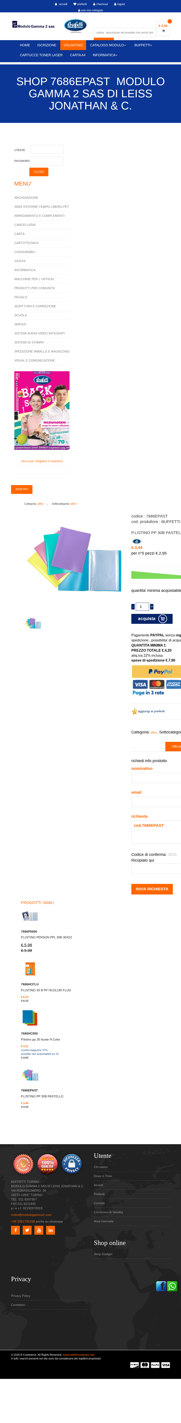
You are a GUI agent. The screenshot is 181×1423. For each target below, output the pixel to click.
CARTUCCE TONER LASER (41, 55)
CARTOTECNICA (26, 243)
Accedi (98, 1185)
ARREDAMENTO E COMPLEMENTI (39, 215)
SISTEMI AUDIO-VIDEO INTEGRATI (39, 333)
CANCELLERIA (25, 225)
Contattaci (18, 1305)
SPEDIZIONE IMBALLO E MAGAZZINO (42, 351)
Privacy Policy (20, 1295)
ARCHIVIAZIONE (26, 197)
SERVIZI (20, 324)
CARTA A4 (77, 55)
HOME (25, 45)
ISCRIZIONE (46, 45)
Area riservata (103, 1221)
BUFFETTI (142, 45)
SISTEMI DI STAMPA (29, 342)
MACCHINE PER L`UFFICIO (34, 279)
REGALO (20, 297)
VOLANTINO (73, 45)
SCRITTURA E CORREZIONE (35, 306)
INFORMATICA (104, 55)
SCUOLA (20, 315)
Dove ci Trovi (103, 1176)
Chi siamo (101, 1167)
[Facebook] (161, 1286)
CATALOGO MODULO (107, 45)
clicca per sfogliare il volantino (42, 461)
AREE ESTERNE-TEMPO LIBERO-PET (41, 206)
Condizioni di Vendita (108, 1212)
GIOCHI (19, 261)
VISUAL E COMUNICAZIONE (34, 360)
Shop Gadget (103, 1254)
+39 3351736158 (23, 1221)
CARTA (19, 234)
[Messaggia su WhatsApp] (172, 1286)
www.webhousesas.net (78, 1354)
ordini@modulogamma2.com (31, 1215)
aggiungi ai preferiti (151, 711)
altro (41, 503)
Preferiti (99, 1194)
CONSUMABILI (25, 252)
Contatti (99, 1203)
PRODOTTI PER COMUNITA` (35, 288)
